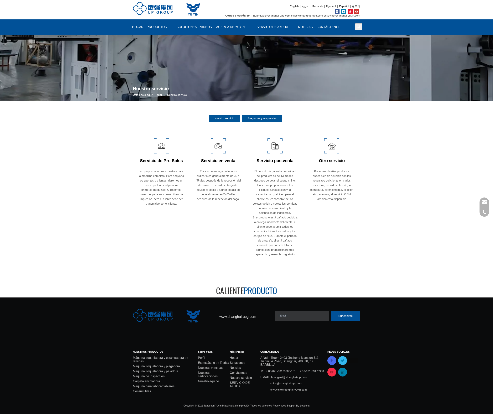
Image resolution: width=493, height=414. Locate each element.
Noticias (235, 367)
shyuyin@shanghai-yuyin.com (342, 15)
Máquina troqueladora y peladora (155, 371)
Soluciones (237, 362)
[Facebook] (337, 11)
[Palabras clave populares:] (358, 26)
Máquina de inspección (149, 376)
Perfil (201, 357)
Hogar (234, 357)
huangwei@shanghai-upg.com (271, 15)
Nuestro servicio (224, 118)
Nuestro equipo (208, 381)
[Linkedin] (343, 11)
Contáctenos (238, 372)
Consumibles (142, 391)
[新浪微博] (350, 11)
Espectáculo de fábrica (213, 362)
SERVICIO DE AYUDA (240, 384)
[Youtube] (356, 11)
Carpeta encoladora (146, 381)
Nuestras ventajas (210, 367)
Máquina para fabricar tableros (153, 386)
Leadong (304, 405)
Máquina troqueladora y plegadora (156, 366)
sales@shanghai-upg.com (307, 15)
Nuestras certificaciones (208, 374)
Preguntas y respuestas (262, 118)
